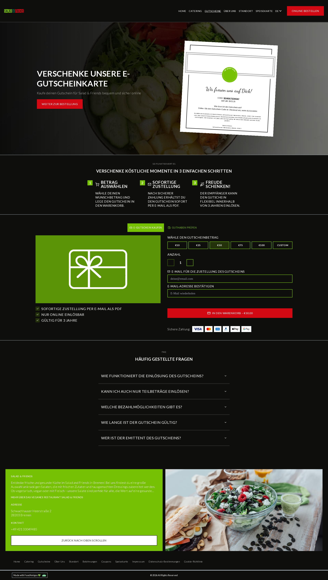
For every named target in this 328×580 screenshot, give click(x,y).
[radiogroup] (229, 245)
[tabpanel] (164, 285)
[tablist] (164, 227)
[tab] (145, 227)
